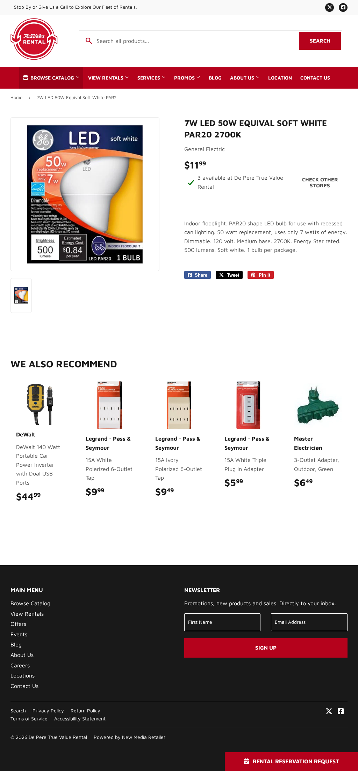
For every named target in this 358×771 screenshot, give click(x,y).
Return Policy (85, 710)
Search (325, 41)
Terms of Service (29, 718)
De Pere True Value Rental (58, 737)
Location (280, 78)
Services (149, 78)
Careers (20, 665)
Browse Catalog (52, 78)
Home (16, 97)
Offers (18, 624)
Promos (185, 78)
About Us (243, 78)
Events (18, 634)
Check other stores (320, 182)
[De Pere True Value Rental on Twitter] (328, 712)
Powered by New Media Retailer (129, 737)
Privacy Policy (48, 710)
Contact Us (315, 78)
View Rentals (106, 78)
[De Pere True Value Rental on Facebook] (341, 712)
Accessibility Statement (80, 718)
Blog (215, 78)
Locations (22, 675)
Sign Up (266, 648)
